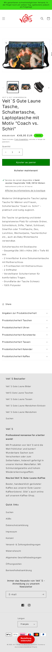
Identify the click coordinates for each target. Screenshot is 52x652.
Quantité (6, 146)
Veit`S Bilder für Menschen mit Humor (25, 644)
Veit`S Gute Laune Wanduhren (21, 412)
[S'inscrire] (43, 594)
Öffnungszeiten (14, 564)
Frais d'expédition (21, 139)
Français (25, 624)
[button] (3, 18)
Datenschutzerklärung (17, 525)
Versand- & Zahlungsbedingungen (23, 544)
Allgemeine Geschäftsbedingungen (23, 557)
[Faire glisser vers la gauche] (3, 88)
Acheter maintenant (26, 170)
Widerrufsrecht (13, 551)
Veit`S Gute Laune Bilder (18, 386)
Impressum (11, 531)
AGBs (8, 518)
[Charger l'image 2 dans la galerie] (26, 87)
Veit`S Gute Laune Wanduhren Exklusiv (26, 405)
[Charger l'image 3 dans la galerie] (39, 87)
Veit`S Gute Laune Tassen (19, 399)
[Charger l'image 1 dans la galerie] (13, 87)
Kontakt (10, 538)
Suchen (9, 418)
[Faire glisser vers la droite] (49, 88)
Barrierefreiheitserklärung (19, 570)
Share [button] (8, 304)
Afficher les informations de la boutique (25, 190)
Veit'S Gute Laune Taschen (19, 393)
